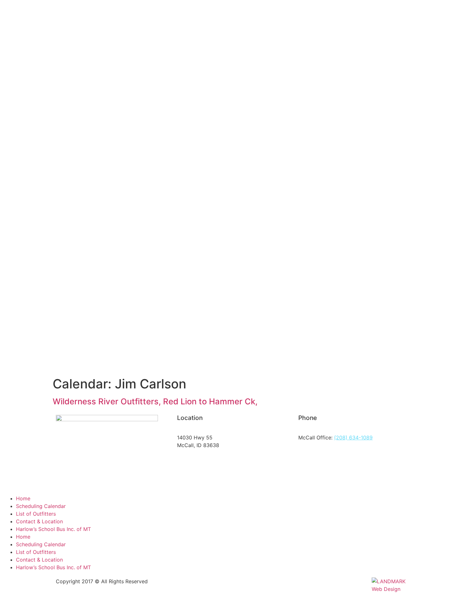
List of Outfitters (36, 514)
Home (23, 498)
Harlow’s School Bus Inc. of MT (53, 529)
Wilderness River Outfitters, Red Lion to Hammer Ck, (155, 401)
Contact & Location (39, 521)
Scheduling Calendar (41, 506)
